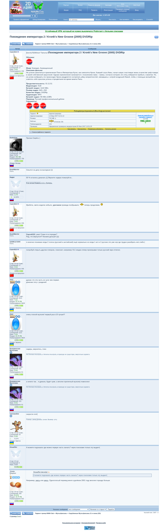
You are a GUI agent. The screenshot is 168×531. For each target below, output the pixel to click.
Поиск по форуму (94, 5)
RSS (122, 4)
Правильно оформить (95, 129)
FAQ (80, 10)
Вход (136, 10)
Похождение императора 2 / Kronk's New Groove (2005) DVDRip (51, 36)
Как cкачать (72, 129)
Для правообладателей (88, 523)
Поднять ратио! (110, 129)
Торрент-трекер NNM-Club (44, 44)
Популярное (53, 19)
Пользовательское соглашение (71, 523)
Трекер (80, 5)
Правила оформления (21, 19)
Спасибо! (149, 19)
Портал (66, 5)
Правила (94, 10)
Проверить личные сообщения (122, 10)
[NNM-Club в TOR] (89, 529)
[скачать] (32, 15)
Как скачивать (124, 19)
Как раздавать (138, 19)
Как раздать (82, 129)
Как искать (112, 19)
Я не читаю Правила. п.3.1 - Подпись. (39, 183)
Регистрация (108, 10)
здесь (38, 480)
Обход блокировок (39, 19)
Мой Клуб (136, 5)
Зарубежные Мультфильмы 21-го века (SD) (85, 44)
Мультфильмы (61, 44)
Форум (66, 10)
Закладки (108, 5)
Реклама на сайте (101, 523)
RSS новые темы (123, 6)
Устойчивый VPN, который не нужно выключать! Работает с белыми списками (84, 31)
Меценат (13, 473)
